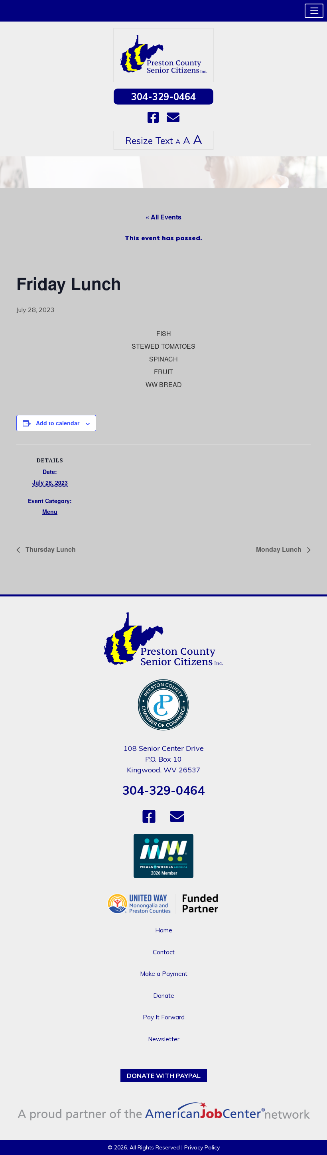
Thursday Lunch (50, 549)
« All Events (163, 216)
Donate (163, 995)
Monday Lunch (279, 549)
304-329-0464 (163, 97)
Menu (49, 511)
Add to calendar (57, 423)
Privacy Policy (202, 1147)
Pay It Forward (164, 1017)
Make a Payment (163, 973)
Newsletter (163, 1039)
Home (163, 930)
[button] (314, 11)
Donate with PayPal (164, 1076)
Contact (164, 952)
